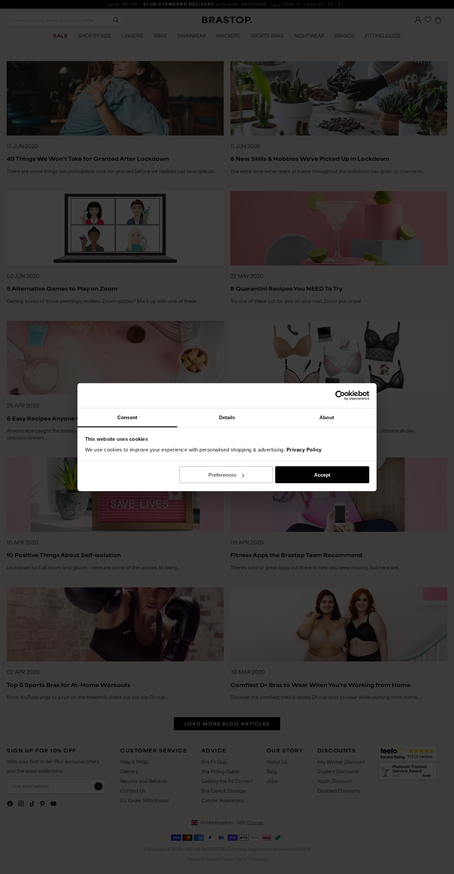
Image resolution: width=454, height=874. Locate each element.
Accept (322, 475)
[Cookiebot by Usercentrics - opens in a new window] (340, 396)
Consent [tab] (127, 417)
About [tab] (326, 417)
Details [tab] (227, 417)
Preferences (222, 475)
